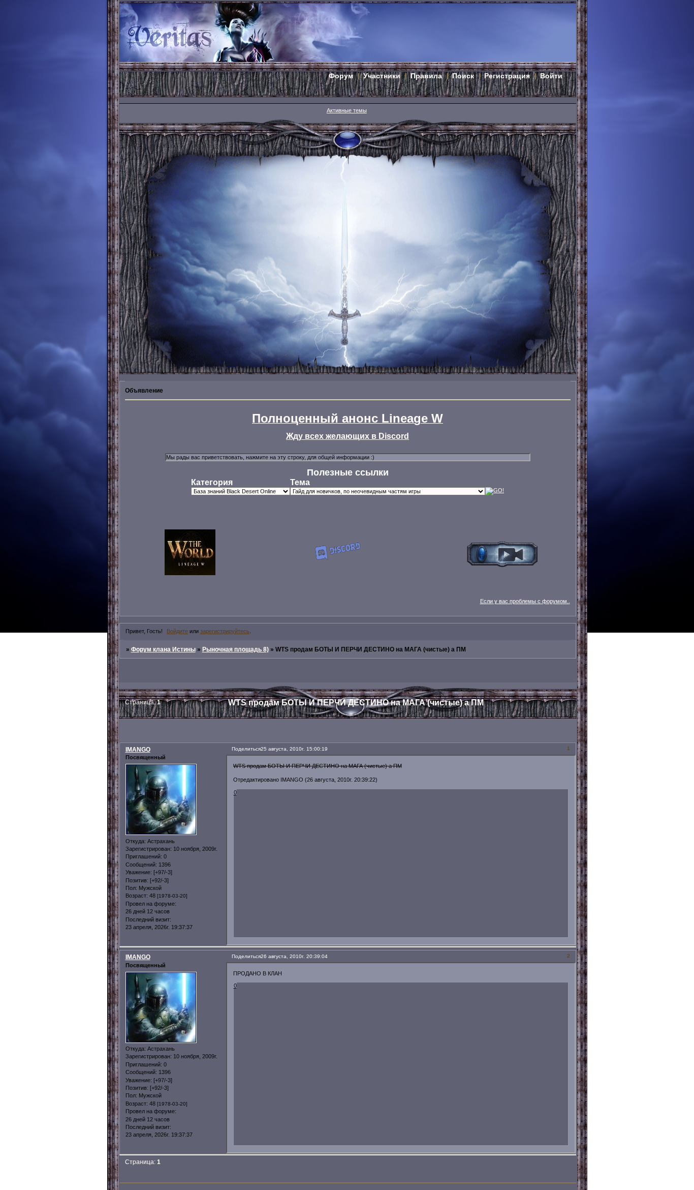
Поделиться (246, 749)
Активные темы (347, 110)
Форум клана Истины (163, 649)
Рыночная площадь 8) (235, 649)
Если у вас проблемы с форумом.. (525, 601)
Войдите (177, 631)
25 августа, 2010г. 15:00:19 (294, 749)
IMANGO (137, 749)
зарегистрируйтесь (224, 631)
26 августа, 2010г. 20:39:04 (294, 956)
